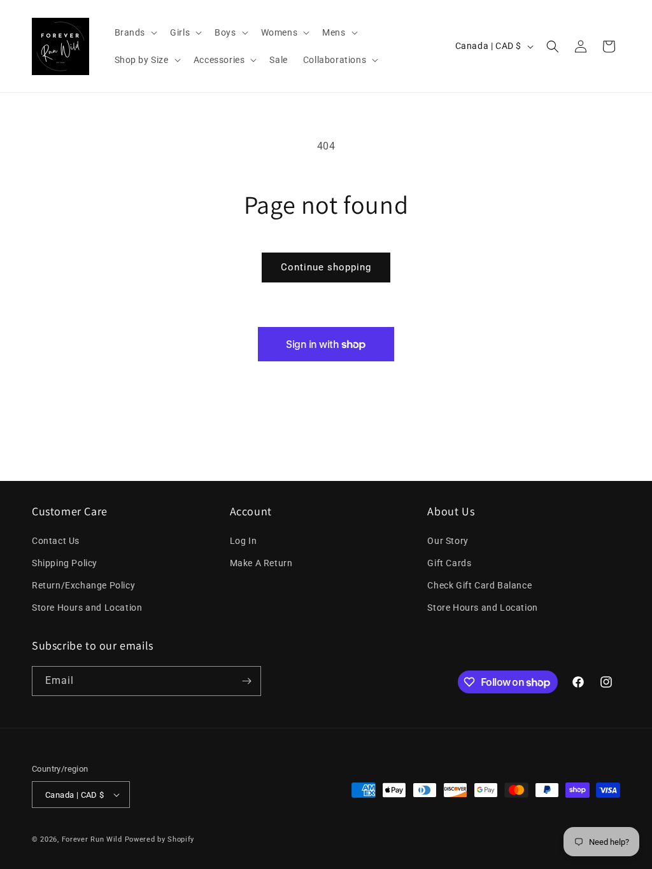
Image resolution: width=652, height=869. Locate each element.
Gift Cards (449, 563)
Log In (243, 541)
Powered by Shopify (160, 839)
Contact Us (56, 541)
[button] (135, 32)
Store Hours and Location (87, 607)
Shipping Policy (64, 563)
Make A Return (261, 563)
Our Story (447, 541)
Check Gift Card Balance (479, 585)
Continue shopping (326, 267)
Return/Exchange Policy (83, 585)
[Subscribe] (246, 681)
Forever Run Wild (92, 839)
